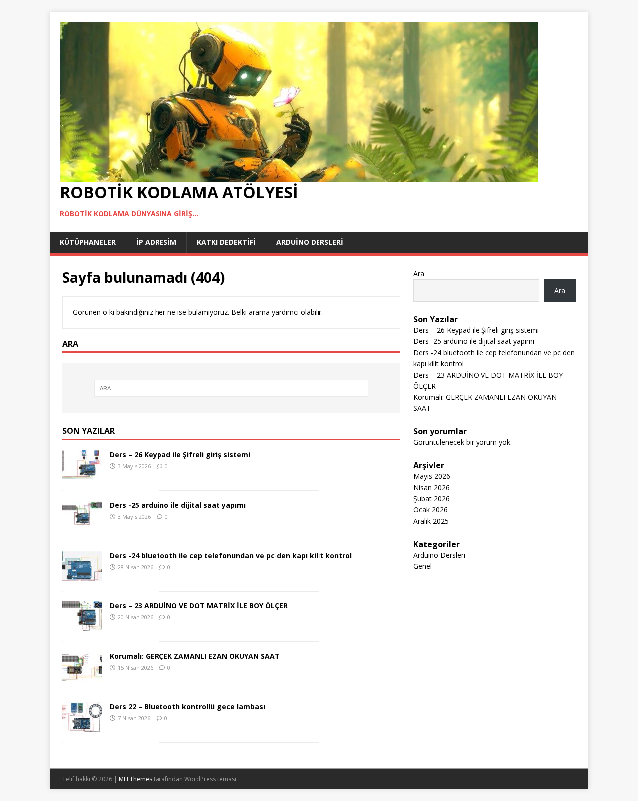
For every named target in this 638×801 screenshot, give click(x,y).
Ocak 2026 (430, 509)
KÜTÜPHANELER (88, 242)
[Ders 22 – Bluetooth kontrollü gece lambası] (82, 726)
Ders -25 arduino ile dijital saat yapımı (178, 505)
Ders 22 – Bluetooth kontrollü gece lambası (187, 706)
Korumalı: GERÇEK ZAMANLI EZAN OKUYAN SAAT (195, 656)
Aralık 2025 (431, 521)
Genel (422, 566)
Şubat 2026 (431, 498)
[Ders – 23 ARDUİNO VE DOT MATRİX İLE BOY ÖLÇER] (82, 625)
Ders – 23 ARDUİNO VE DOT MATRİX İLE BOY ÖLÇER (199, 605)
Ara (418, 273)
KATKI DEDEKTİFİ (226, 242)
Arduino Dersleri (439, 555)
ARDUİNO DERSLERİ (309, 242)
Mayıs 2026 (431, 476)
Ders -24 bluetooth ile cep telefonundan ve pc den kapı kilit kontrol (231, 555)
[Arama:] (231, 388)
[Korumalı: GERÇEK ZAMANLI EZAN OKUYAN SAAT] (82, 676)
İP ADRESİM (156, 242)
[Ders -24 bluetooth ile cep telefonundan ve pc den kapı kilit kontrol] (82, 575)
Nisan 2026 (431, 487)
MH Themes (135, 779)
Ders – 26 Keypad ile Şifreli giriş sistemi (180, 454)
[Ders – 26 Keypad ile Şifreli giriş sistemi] (82, 474)
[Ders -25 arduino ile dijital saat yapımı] (82, 525)
